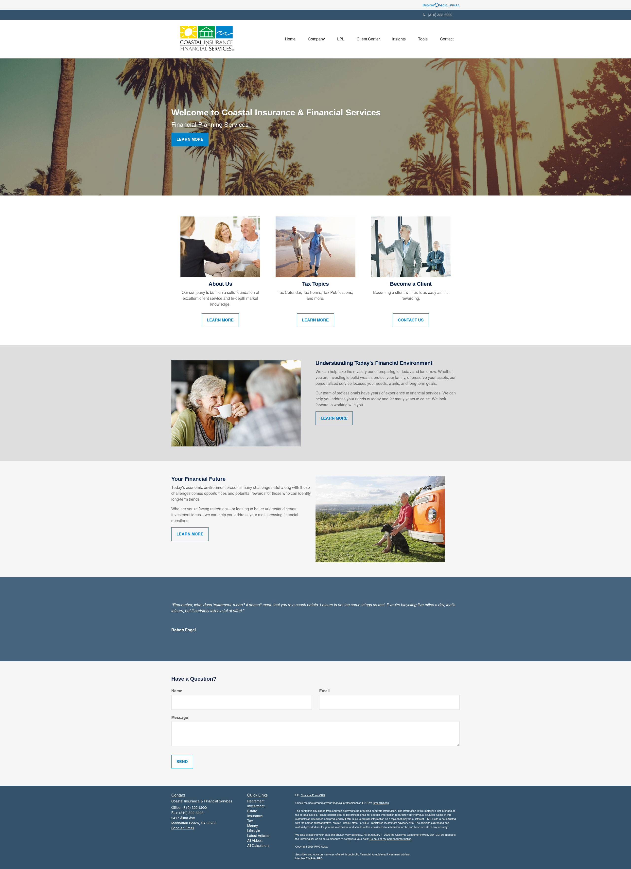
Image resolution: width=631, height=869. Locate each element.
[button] (316, 39)
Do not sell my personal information (390, 839)
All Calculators (258, 845)
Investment (255, 805)
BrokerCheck (381, 803)
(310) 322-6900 (440, 14)
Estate (252, 810)
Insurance (255, 815)
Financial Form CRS (313, 795)
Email (324, 690)
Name (176, 690)
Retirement (255, 800)
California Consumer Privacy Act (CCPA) (419, 834)
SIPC (319, 858)
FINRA (310, 858)
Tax (250, 820)
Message (179, 717)
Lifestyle (253, 830)
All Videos (255, 840)
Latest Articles (258, 835)
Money (252, 825)
